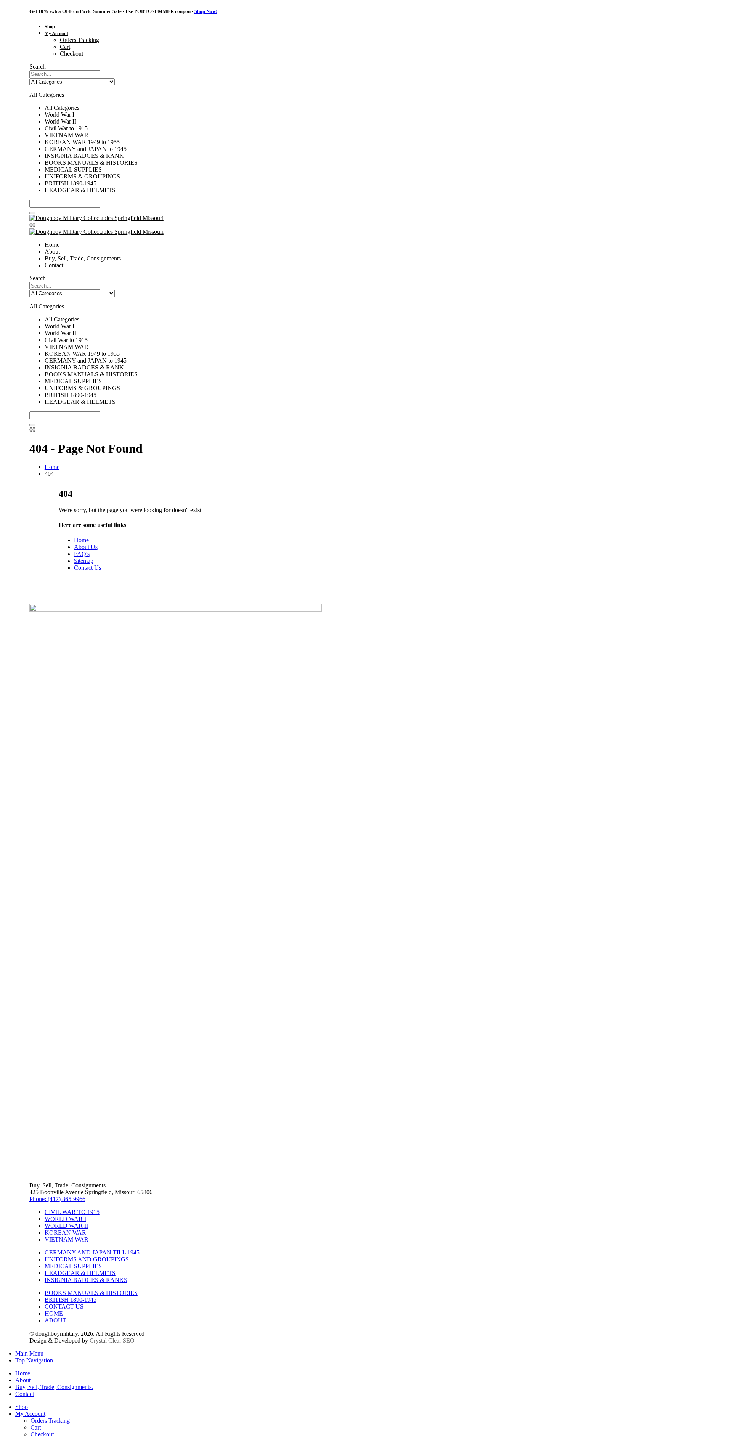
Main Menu (29, 1353)
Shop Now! (205, 11)
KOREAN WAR (65, 1232)
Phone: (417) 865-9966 (57, 1199)
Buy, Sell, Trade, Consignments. (83, 258)
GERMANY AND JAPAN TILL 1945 (92, 1252)
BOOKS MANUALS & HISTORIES (91, 1293)
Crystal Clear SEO (112, 1340)
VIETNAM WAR (66, 1239)
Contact (54, 265)
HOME (54, 1313)
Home (52, 244)
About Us (86, 547)
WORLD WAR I (65, 1219)
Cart (65, 46)
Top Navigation (34, 1360)
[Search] (32, 213)
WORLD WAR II (66, 1225)
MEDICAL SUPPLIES (73, 1266)
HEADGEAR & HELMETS (80, 1273)
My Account (56, 33)
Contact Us (87, 567)
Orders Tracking (79, 40)
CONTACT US (64, 1306)
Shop (50, 26)
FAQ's (82, 554)
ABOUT (55, 1320)
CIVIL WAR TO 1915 (72, 1212)
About (52, 251)
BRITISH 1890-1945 (70, 1299)
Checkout (71, 53)
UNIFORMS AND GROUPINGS (87, 1259)
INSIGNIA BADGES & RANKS (86, 1280)
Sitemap (83, 560)
